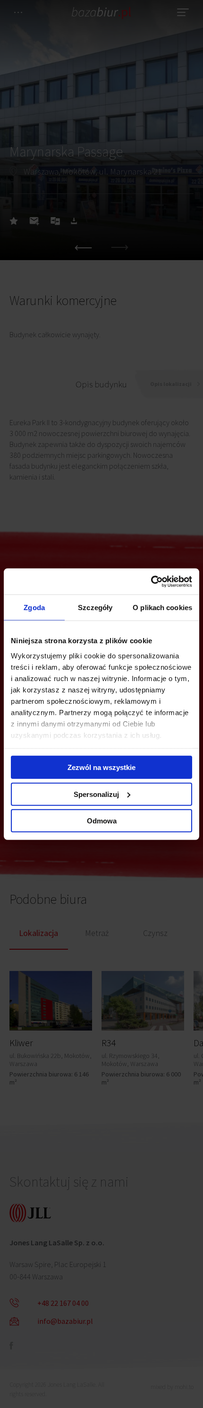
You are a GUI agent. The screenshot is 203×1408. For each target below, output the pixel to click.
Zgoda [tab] (34, 607)
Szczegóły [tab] (95, 607)
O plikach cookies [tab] (162, 607)
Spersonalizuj (96, 794)
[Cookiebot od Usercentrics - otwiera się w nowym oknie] (151, 581)
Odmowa (102, 821)
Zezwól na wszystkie (101, 767)
